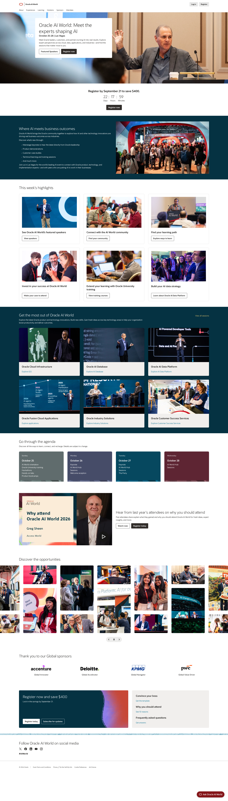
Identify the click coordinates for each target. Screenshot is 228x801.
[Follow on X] (20, 749)
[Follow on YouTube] (36, 749)
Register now (69, 52)
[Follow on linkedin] (30, 749)
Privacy (55, 767)
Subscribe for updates (53, 721)
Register (204, 4)
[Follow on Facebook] (25, 749)
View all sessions (202, 315)
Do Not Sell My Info (66, 767)
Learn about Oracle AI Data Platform (169, 295)
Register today (139, 526)
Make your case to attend (35, 295)
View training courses (98, 295)
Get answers (141, 722)
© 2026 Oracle (23, 767)
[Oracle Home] (21, 4)
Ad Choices (92, 767)
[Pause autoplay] (114, 639)
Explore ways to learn (162, 238)
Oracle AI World (31, 4)
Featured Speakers (49, 52)
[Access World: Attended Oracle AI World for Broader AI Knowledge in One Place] (65, 519)
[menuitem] (21, 10)
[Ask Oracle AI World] (210, 794)
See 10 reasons (142, 711)
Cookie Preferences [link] (80, 767)
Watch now (123, 526)
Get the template (143, 700)
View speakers (30, 238)
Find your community (98, 238)
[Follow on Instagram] (41, 749)
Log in (193, 4)
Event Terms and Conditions (42, 767)
